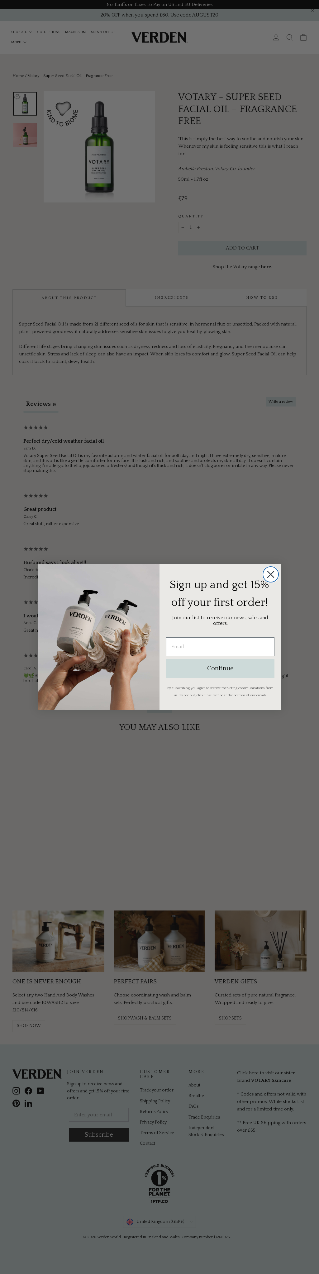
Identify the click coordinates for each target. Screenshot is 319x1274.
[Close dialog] (271, 574)
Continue (220, 668)
